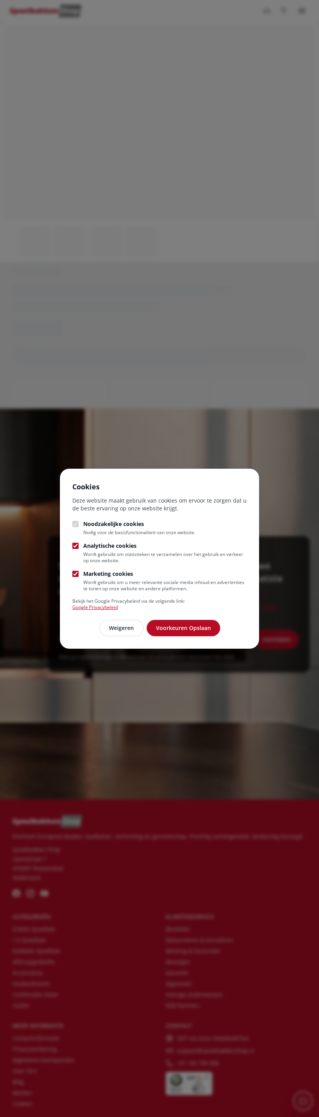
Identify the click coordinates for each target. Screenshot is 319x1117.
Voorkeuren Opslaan (183, 628)
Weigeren (121, 628)
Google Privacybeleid (95, 607)
